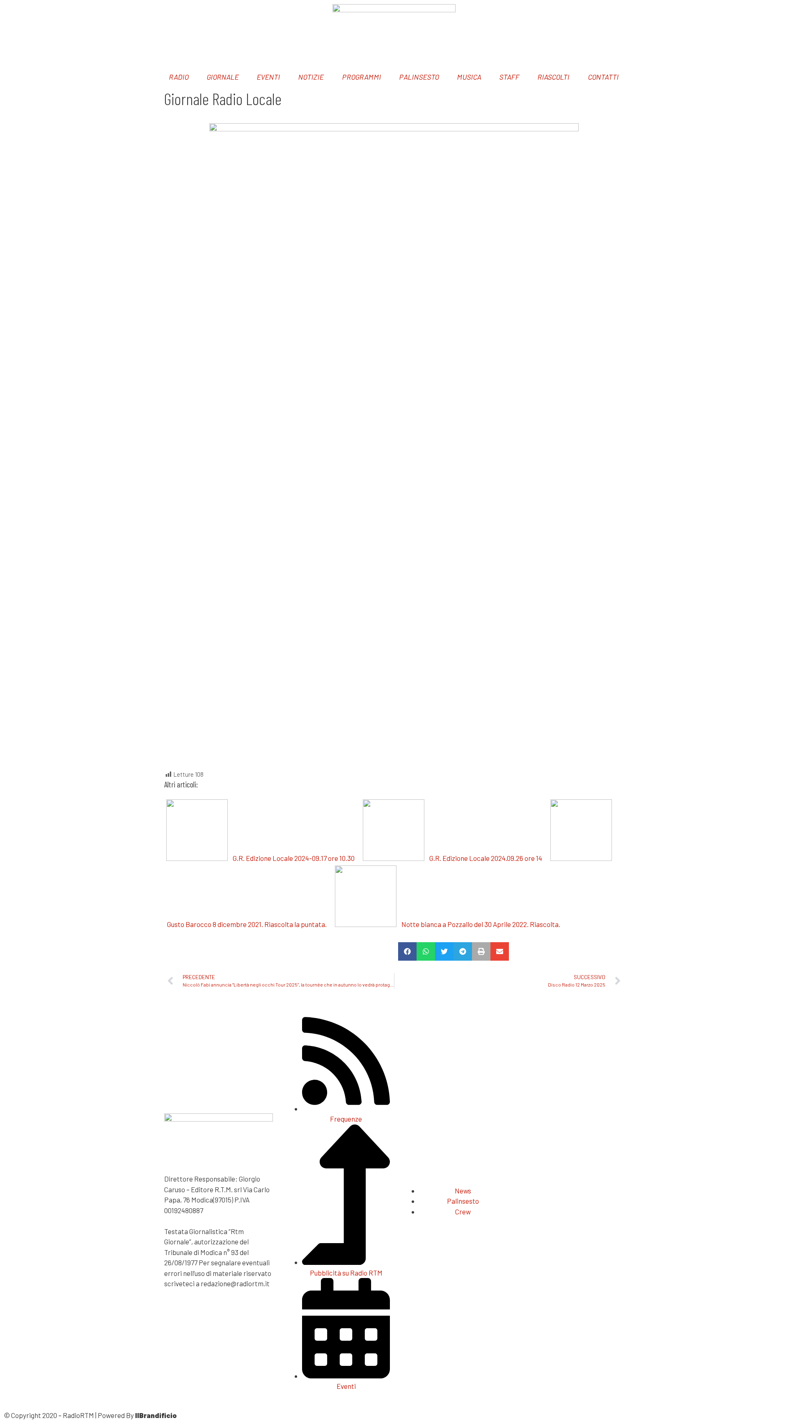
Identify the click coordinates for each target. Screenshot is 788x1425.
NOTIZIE (311, 77)
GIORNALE (223, 77)
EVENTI (269, 77)
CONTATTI (603, 77)
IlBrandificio (156, 1415)
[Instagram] (539, 14)
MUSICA (470, 77)
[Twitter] (36, 14)
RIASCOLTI (554, 77)
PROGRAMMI (361, 77)
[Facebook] (14, 14)
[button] (407, 951)
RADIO (179, 77)
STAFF (510, 77)
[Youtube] (561, 14)
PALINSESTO (419, 77)
